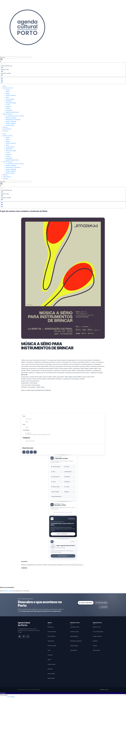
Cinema (8, 108)
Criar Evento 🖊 (7, 129)
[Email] (35, 452)
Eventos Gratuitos (11, 95)
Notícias (5, 127)
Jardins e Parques (11, 123)
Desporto (8, 106)
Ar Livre (8, 104)
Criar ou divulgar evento (98, 631)
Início (4, 86)
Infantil (8, 90)
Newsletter (95, 641)
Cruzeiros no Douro (74, 631)
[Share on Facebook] (23, 452)
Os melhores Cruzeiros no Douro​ (15, 116)
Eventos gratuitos (51, 636)
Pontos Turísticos (7, 114)
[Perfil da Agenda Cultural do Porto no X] (28, 636)
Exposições (9, 110)
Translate (12, 697)
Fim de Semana (10, 99)
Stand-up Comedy (11, 103)
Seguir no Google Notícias (62, 533)
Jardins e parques (74, 645)
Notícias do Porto (97, 627)
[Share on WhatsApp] (31, 452)
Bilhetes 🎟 (24, 374)
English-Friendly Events (12, 112)
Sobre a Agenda (96, 650)
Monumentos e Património (13, 119)
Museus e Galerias (11, 117)
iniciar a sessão (8, 591)
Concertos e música (52, 645)
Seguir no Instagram (62, 555)
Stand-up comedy (51, 664)
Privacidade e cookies (104, 689)
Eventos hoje (50, 627)
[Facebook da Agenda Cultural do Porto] (23, 636)
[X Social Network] (27, 452)
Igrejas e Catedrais (11, 121)
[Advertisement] (63, 354)
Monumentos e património (76, 641)
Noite (7, 97)
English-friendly (51, 678)
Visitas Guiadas (10, 125)
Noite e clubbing (51, 673)
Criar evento (104, 607)
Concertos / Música (30, 441)
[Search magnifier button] (1, 59)
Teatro (7, 91)
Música (8, 93)
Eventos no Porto (8, 88)
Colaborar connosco (97, 636)
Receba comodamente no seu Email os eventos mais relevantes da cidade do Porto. (44, 565)
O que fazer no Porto (74, 627)
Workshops (9, 101)
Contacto (5, 131)
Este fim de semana (52, 631)
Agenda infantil (51, 641)
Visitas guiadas (73, 650)
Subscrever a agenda (102, 602)
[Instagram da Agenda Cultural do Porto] (19, 636)
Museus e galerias (74, 636)
